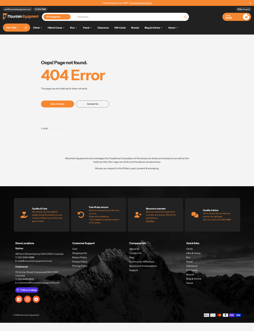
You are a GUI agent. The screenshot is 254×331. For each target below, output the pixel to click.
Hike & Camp (193, 253)
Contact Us (135, 253)
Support (133, 270)
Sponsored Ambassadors (143, 265)
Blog (131, 257)
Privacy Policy (79, 261)
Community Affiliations (141, 261)
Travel (189, 261)
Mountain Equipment (57, 128)
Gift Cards (191, 270)
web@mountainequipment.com (17, 9)
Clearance (192, 265)
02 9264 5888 (40, 9)
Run (188, 257)
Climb (189, 248)
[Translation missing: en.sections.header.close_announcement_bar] (250, 2)
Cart (74, 248)
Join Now (150, 221)
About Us (134, 248)
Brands (190, 274)
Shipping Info (79, 253)
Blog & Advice (193, 278)
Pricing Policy (79, 265)
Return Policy (79, 257)
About (189, 282)
